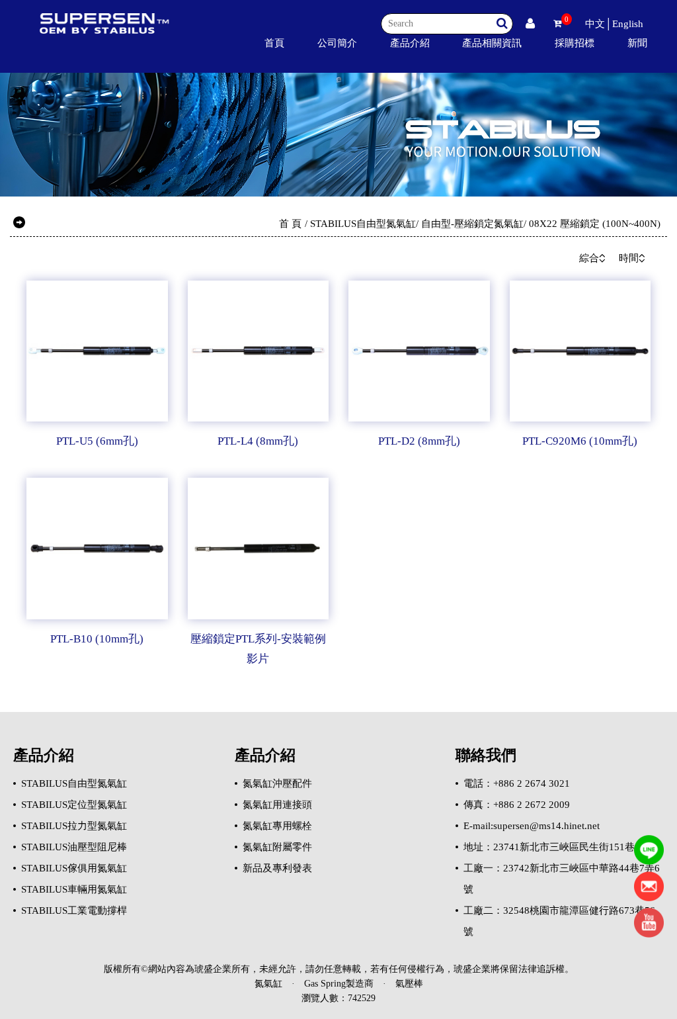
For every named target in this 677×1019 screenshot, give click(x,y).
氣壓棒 (409, 984)
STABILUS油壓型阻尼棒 (74, 847)
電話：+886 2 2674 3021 (516, 783)
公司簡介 (337, 43)
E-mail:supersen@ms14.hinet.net (531, 825)
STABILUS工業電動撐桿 (74, 910)
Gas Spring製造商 (339, 984)
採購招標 (574, 43)
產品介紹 (410, 43)
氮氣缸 (268, 984)
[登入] (530, 23)
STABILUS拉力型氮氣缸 (74, 825)
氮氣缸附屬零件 (277, 847)
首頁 (274, 43)
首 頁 (290, 223)
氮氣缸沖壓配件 (277, 783)
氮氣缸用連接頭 (277, 804)
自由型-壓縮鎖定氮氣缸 (472, 223)
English (627, 24)
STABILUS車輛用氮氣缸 (74, 889)
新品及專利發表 (277, 868)
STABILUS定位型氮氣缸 (74, 804)
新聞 (637, 43)
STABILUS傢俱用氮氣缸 (74, 868)
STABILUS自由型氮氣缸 (363, 223)
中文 (595, 24)
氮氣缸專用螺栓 (277, 825)
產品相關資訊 (492, 43)
